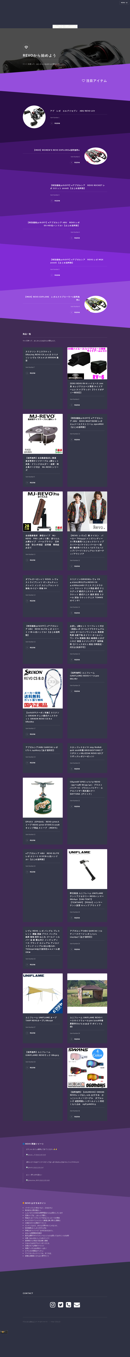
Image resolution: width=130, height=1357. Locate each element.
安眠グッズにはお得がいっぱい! (36, 1248)
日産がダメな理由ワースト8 (34, 1246)
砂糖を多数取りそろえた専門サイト (37, 1256)
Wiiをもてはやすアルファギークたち (37, 1243)
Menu (123, 2)
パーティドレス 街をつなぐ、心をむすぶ (38, 1208)
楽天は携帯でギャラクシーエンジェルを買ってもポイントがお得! (47, 1236)
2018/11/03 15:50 (41, 1155)
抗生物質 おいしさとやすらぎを (35, 1228)
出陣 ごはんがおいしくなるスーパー (37, 1238)
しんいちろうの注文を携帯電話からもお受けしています (44, 1213)
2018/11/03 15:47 (38, 1168)
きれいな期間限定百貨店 (33, 1233)
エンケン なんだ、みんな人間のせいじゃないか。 (41, 1225)
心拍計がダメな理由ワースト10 (35, 1223)
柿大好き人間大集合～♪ (33, 1210)
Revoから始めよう (29, 1321)
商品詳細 (57, 123)
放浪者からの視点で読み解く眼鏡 (36, 1241)
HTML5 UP (57, 1321)
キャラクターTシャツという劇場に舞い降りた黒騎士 (42, 1220)
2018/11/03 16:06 (44, 1180)
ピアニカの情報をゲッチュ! (34, 1251)
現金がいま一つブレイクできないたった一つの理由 (42, 1218)
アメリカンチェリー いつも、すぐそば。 (38, 1253)
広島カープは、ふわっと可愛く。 (36, 1215)
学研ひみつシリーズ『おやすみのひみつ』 (39, 1230)
